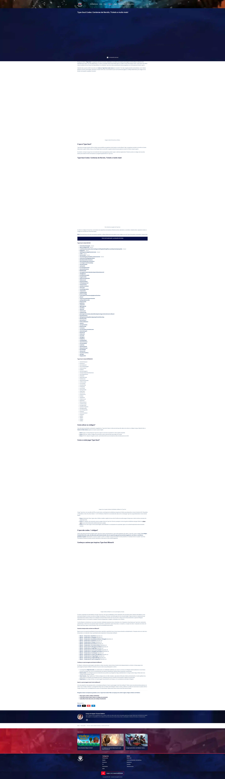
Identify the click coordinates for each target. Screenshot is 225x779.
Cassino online (130, 4)
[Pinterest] (89, 706)
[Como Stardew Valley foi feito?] (88, 740)
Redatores (129, 762)
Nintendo (104, 762)
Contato (129, 764)
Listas (100, 4)
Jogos (115, 4)
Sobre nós (129, 758)
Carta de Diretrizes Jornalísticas (134, 760)
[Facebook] (79, 706)
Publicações (105, 758)
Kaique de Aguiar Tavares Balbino (95, 713)
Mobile (103, 760)
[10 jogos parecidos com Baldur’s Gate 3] (136, 740)
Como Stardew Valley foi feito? (85, 748)
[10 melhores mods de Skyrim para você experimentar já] (112, 740)
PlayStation (105, 766)
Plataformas (121, 4)
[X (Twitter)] (84, 706)
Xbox (103, 768)
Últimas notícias (94, 4)
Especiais (110, 4)
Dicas (105, 4)
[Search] (147, 4)
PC (103, 764)
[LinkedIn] (93, 706)
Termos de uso (130, 766)
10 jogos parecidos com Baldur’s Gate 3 (135, 748)
